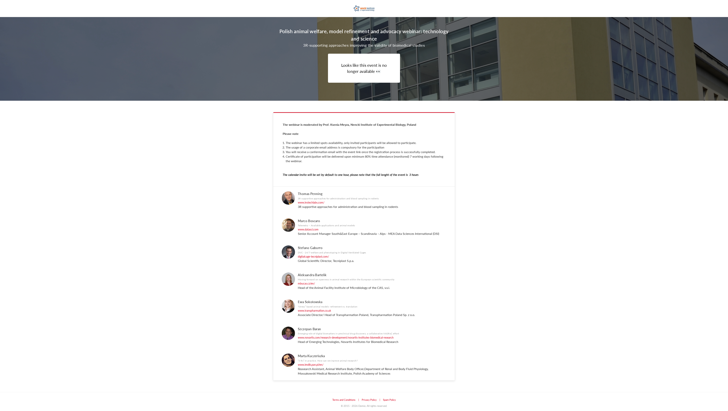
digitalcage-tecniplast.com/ (313, 256)
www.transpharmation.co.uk (314, 310)
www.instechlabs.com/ (311, 202)
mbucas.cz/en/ (306, 283)
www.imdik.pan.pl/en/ (310, 364)
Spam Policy (389, 400)
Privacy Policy (369, 400)
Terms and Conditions (343, 400)
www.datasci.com (308, 229)
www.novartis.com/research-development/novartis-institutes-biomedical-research (346, 337)
